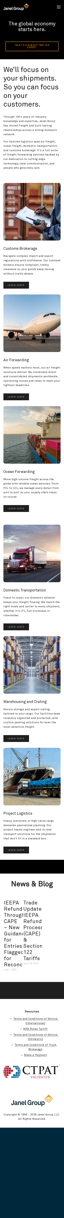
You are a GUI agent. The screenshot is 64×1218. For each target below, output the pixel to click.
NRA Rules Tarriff (35, 1028)
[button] (54, 896)
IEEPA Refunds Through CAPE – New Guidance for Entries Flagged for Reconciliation (22, 934)
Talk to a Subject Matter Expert (32, 46)
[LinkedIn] (59, 1086)
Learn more (16, 285)
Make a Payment (35, 1055)
